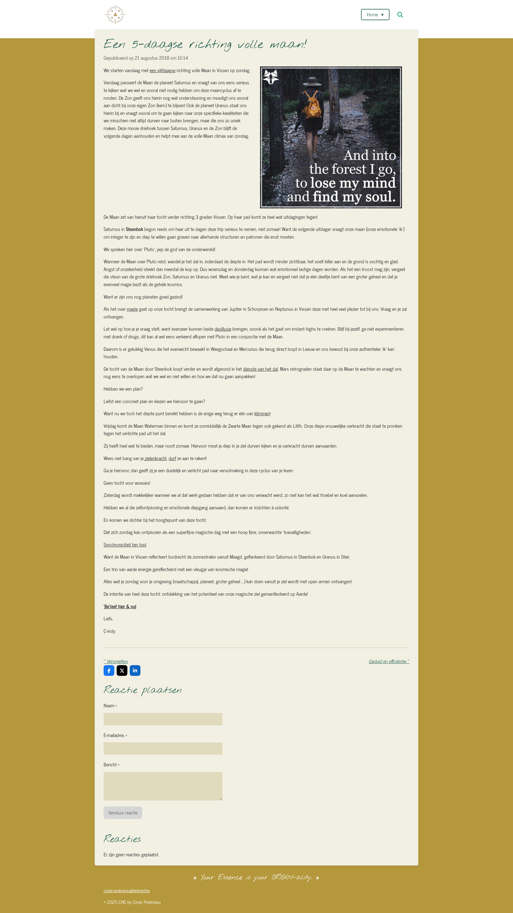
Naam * (110, 705)
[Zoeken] (400, 14)
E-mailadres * (115, 735)
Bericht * (111, 764)
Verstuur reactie (122, 812)
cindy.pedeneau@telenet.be (127, 890)
